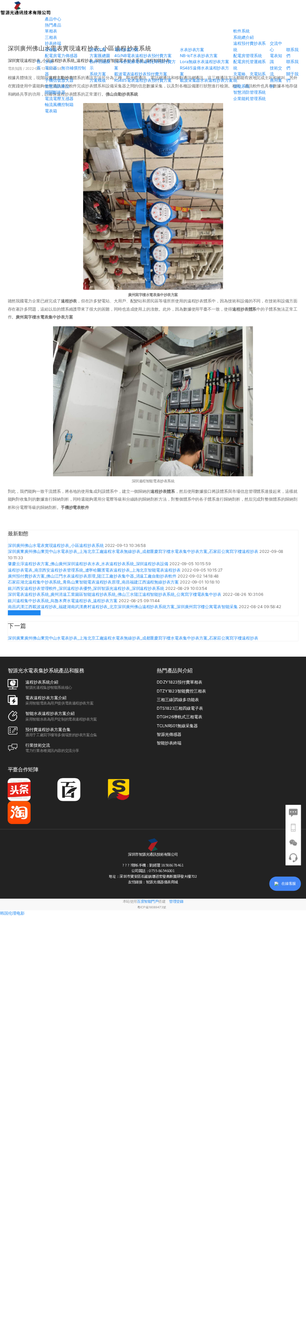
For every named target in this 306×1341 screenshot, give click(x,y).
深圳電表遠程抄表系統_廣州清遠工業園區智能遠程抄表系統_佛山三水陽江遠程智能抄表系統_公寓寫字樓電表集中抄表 (115, 594)
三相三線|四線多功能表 (178, 699)
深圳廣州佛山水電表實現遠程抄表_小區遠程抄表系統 (56, 545)
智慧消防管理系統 (249, 92)
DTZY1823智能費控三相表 (181, 691)
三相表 (51, 37)
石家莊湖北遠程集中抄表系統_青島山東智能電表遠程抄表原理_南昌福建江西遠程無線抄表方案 (94, 582)
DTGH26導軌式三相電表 (179, 717)
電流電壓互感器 (59, 98)
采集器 (51, 49)
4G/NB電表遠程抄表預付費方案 (143, 55)
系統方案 (98, 74)
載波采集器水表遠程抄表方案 (206, 80)
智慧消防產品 (57, 86)
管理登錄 (176, 901)
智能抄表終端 (169, 743)
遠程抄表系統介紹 (41, 682)
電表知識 (15, 68)
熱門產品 (53, 25)
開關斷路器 (55, 92)
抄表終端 (53, 43)
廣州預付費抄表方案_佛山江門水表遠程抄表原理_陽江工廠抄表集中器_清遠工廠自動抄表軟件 (93, 576)
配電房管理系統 (247, 55)
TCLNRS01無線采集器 (177, 725)
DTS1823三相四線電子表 (180, 708)
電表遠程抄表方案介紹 (45, 697)
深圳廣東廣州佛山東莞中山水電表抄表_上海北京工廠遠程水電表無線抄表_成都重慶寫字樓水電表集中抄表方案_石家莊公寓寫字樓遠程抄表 (133, 551)
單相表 (51, 31)
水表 (49, 62)
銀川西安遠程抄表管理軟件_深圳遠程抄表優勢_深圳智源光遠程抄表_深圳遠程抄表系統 (86, 588)
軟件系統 (241, 31)
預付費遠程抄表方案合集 (47, 729)
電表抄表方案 (126, 49)
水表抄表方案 (192, 49)
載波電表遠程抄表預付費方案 (140, 74)
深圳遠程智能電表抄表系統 (153, 481)
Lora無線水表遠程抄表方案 (205, 62)
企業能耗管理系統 (249, 98)
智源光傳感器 (169, 734)
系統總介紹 (243, 37)
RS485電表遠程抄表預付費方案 (143, 80)
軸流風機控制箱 (59, 104)
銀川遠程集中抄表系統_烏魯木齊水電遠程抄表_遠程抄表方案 (63, 600)
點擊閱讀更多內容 (24, 612)
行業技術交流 (37, 745)
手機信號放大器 (59, 80)
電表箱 (51, 110)
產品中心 (53, 19)
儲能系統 (241, 86)
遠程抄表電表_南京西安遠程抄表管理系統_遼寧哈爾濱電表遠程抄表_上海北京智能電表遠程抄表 (95, 570)
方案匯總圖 (100, 55)
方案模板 (98, 80)
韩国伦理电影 (12, 913)
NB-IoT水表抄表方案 (199, 55)
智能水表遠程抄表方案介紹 (49, 713)
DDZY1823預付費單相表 (179, 682)
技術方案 (98, 49)
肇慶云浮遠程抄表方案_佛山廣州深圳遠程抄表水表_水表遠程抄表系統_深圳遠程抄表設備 (88, 563)
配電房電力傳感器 (61, 55)
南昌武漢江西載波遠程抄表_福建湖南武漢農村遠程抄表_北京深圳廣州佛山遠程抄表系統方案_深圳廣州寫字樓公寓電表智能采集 (123, 606)
